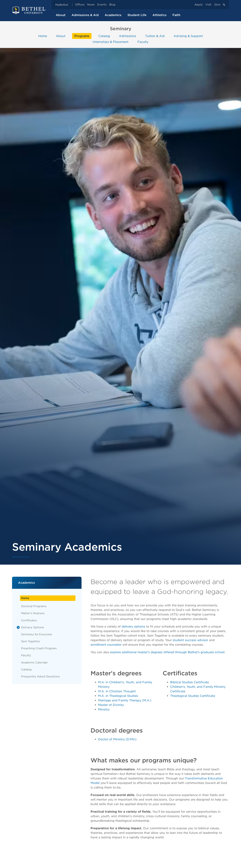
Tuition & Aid (155, 36)
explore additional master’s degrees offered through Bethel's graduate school (167, 652)
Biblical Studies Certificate (189, 682)
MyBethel (61, 4)
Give (217, 4)
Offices (80, 4)
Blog (112, 4)
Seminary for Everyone (36, 634)
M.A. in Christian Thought (117, 691)
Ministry (104, 709)
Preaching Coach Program (39, 648)
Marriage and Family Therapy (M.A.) (124, 700)
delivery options (133, 626)
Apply (198, 4)
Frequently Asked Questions (40, 676)
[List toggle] (18, 627)
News (91, 4)
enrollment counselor (106, 644)
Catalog (104, 36)
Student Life (136, 15)
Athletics (159, 15)
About (61, 15)
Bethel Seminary (21, 557)
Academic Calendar (34, 662)
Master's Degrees (32, 613)
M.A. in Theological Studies (118, 696)
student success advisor (190, 640)
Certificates (29, 620)
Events (102, 4)
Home (42, 36)
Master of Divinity (111, 705)
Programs (81, 36)
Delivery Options (32, 627)
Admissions (127, 36)
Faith (176, 15)
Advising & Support (188, 36)
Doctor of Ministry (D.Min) (117, 739)
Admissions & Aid (85, 15)
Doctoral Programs (34, 606)
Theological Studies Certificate (192, 696)
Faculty (142, 41)
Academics (113, 15)
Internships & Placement (110, 41)
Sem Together (30, 641)
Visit (208, 4)
